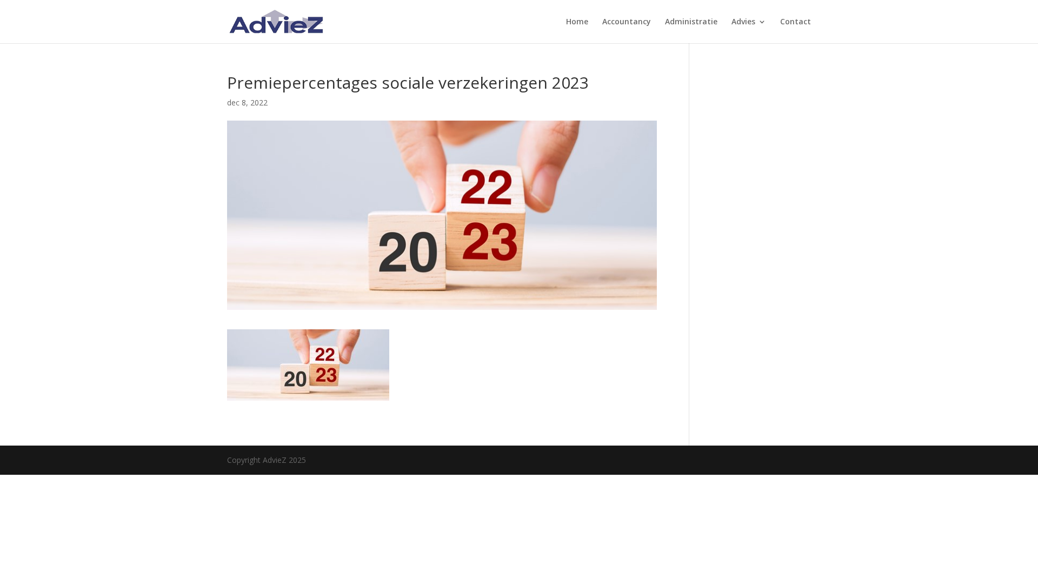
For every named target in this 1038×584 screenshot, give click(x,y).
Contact (795, 22)
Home (577, 22)
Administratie (691, 22)
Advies (743, 22)
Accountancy (626, 22)
